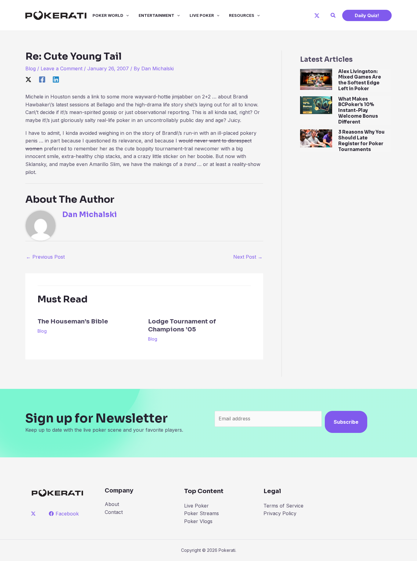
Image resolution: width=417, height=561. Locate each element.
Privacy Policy (279, 513)
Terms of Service (283, 506)
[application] (126, 15)
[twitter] (34, 513)
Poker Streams (201, 513)
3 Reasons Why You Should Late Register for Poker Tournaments (361, 140)
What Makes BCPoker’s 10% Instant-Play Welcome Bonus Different (358, 110)
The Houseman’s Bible (73, 321)
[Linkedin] (56, 79)
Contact (114, 512)
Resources (241, 15)
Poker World (107, 15)
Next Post (248, 257)
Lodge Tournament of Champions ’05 (182, 325)
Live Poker (202, 15)
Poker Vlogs (198, 521)
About (112, 504)
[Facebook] (42, 79)
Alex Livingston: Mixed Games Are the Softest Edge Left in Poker (359, 79)
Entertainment (156, 15)
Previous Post (45, 257)
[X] (317, 15)
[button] (333, 15)
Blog (30, 68)
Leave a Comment (61, 68)
